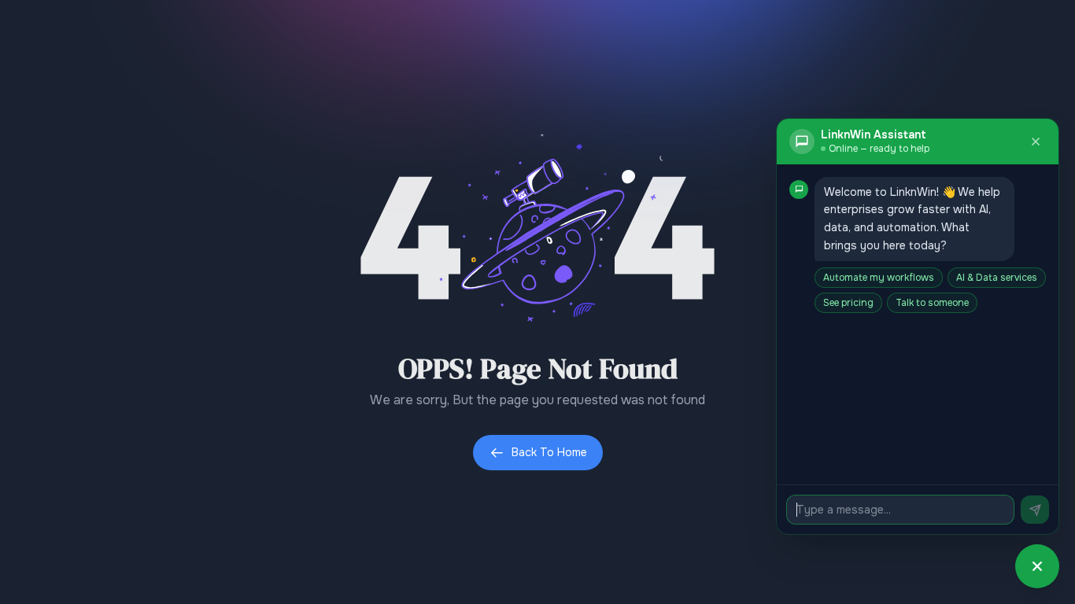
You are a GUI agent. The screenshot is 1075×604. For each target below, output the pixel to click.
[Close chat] (1035, 141)
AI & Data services (996, 277)
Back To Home (549, 452)
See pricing (848, 302)
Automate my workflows (878, 277)
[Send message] (1035, 509)
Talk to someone (932, 302)
